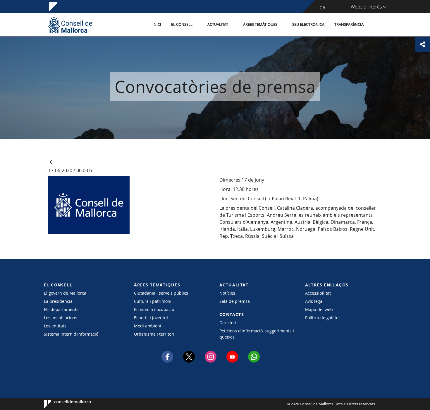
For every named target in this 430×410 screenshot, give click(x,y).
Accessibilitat (318, 293)
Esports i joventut (151, 317)
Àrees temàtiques (260, 24)
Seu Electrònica (308, 24)
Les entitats (55, 326)
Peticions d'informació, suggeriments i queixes (256, 334)
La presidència (58, 301)
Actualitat (217, 24)
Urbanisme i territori (154, 334)
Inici (156, 24)
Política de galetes (322, 317)
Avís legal (314, 301)
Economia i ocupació (154, 309)
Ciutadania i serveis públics (161, 293)
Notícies (227, 293)
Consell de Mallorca (61, 404)
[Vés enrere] (51, 162)
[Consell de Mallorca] (70, 24)
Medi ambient (147, 326)
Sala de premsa (234, 301)
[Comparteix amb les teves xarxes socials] (422, 44)
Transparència (349, 24)
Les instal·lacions (60, 317)
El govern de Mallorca (65, 293)
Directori (227, 322)
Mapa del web (319, 309)
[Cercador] (375, 25)
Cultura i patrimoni (152, 301)
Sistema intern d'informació (71, 334)
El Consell (181, 24)
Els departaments (61, 309)
